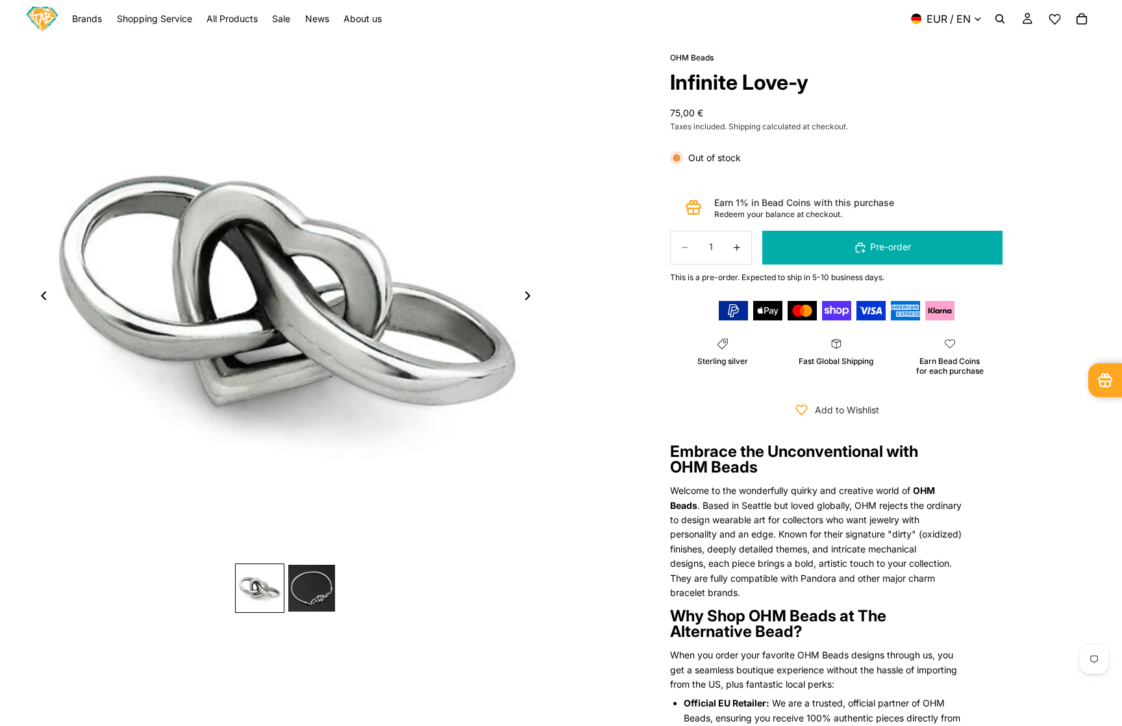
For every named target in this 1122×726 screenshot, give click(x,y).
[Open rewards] (1105, 380)
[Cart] (1081, 19)
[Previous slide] (40, 297)
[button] (1054, 19)
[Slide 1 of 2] (259, 588)
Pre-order (890, 246)
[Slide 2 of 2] (311, 588)
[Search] (1000, 19)
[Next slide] (531, 297)
